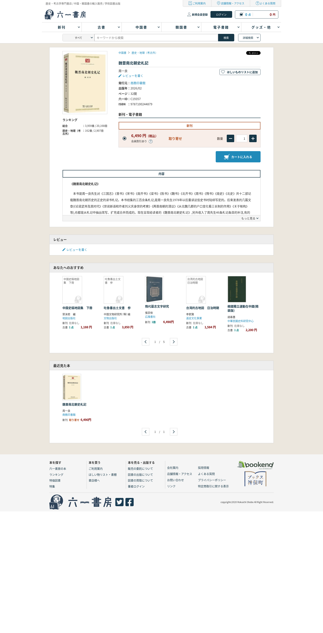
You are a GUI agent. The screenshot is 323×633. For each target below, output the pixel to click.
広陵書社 (150, 316)
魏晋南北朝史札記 (74, 404)
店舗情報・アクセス (232, 3)
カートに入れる (241, 157)
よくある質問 (267, 3)
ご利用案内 (199, 3)
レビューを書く (76, 249)
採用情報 (203, 468)
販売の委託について (140, 468)
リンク (171, 486)
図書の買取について (140, 480)
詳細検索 (248, 37)
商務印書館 (137, 83)
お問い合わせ (175, 480)
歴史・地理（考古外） (145, 52)
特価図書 (55, 480)
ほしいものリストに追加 (242, 72)
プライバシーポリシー (212, 480)
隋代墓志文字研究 (157, 306)
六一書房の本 (57, 468)
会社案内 (172, 468)
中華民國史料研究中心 (240, 321)
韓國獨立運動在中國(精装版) (243, 308)
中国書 (122, 52)
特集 (52, 486)
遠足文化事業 (194, 318)
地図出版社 (69, 318)
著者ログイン (136, 486)
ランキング (56, 474)
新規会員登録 (200, 14)
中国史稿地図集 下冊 (77, 307)
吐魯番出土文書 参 (117, 307)
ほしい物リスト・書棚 (103, 474)
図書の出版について (140, 474)
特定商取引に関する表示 (213, 486)
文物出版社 (110, 318)
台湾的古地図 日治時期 (202, 307)
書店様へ (94, 480)
